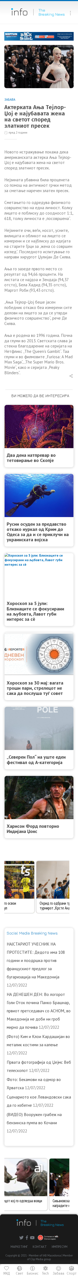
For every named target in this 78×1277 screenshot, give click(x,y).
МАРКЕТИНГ (19, 1247)
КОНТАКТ (40, 1247)
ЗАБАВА (9, 99)
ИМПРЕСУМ (59, 1247)
